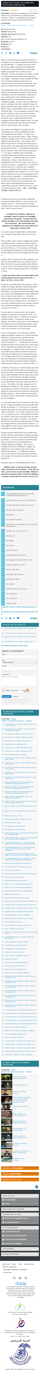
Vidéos (13, 1069)
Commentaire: (6, 674)
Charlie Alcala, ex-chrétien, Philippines (16, 945)
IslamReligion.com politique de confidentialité (15, 1269)
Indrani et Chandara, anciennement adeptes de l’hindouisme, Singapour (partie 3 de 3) (19, 792)
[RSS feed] (25, 1278)
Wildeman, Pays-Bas (11, 959)
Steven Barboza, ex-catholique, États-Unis (17, 972)
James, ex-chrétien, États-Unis (14, 1037)
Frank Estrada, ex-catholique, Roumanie (17, 955)
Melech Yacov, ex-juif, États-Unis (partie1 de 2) (19, 884)
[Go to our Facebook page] (14, 1278)
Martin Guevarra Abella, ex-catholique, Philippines (19, 1030)
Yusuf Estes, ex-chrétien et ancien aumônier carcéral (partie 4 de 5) (20, 773)
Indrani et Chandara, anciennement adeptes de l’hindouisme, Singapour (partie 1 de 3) (19, 782)
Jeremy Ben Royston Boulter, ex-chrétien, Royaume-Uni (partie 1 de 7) (20, 976)
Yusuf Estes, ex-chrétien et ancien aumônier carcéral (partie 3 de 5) (20, 768)
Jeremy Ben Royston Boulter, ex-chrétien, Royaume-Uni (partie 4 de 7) (20, 991)
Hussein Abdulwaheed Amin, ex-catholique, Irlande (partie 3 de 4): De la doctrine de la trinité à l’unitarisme (21, 854)
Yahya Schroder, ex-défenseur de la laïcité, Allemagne (21, 873)
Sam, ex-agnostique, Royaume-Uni (15, 1034)
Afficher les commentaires (9, 1267)
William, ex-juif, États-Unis (12, 894)
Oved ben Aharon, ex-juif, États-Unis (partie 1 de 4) (20, 1041)
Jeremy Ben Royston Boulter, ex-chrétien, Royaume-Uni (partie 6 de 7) (20, 1000)
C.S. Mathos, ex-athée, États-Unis (15, 826)
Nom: (4, 654)
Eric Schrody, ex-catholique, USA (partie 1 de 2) (19, 734)
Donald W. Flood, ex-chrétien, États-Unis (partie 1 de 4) (19, 608)
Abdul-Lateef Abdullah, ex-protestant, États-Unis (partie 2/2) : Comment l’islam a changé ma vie (21, 838)
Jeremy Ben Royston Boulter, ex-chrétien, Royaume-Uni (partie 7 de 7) (20, 1005)
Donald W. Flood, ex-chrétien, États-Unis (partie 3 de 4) (19, 613)
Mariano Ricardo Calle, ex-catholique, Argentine (19, 891)
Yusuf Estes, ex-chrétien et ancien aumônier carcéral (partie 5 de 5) (20, 777)
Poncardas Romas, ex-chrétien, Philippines (17, 915)
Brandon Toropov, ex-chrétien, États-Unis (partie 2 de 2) (20, 811)
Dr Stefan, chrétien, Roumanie (18, 1159)
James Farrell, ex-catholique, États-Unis (17, 962)
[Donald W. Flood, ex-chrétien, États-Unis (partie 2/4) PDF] (14, 53)
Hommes (31, 25)
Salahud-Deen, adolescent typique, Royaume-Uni (20, 1151)
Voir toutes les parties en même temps (14, 645)
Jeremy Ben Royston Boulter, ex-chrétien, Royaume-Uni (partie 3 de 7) (20, 986)
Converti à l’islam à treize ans (13, 922)
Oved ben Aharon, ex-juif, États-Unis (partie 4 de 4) (20, 1051)
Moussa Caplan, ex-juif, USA (13, 815)
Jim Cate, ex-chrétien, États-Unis (14, 877)
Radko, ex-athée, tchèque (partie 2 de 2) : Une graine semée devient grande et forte (21, 802)
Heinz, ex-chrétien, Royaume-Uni (15, 928)
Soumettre (6, 696)
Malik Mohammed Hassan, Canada (15, 754)
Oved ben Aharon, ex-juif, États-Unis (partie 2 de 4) (20, 1044)
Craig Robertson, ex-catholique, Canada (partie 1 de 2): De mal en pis (20, 724)
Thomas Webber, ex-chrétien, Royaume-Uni (18, 925)
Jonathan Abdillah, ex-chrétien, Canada (16, 942)
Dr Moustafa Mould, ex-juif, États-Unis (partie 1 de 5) (20, 1010)
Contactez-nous (7, 1272)
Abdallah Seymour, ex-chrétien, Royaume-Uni (19, 1122)
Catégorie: (5, 23)
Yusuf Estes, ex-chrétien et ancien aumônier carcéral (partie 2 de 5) (20, 763)
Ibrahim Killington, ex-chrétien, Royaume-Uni (19, 1114)
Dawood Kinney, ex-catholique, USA (15, 744)
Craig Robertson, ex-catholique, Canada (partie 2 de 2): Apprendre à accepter (20, 729)
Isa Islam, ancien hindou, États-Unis (20, 1144)
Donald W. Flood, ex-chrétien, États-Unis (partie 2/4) (20, 633)
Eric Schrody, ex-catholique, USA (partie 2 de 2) (19, 737)
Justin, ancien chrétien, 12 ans (20, 1107)
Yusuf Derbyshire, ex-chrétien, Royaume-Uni (19, 1136)
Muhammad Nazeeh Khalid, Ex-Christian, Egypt (19, 918)
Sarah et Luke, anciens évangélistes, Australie (19, 1077)
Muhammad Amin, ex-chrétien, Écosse (19, 1129)
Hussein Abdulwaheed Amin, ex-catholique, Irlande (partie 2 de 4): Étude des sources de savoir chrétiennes (20, 849)
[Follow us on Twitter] (20, 1278)
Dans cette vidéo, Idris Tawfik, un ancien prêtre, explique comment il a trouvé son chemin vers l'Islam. (21, 1100)
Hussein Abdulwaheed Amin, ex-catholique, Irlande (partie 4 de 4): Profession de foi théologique (20, 859)
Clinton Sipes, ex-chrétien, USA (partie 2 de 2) (18, 751)
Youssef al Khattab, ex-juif (12, 822)
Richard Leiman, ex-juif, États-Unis (15, 829)
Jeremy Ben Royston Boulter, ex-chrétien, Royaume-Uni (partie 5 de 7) (20, 996)
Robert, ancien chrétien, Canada (20, 1092)
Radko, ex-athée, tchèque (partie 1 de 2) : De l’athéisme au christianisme (18, 797)
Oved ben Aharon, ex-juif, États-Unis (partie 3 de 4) (20, 1048)
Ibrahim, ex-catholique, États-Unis (15, 966)
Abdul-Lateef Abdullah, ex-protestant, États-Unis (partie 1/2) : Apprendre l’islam (21, 833)
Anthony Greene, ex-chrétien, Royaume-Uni (18, 863)
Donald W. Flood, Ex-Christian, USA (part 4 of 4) (19, 641)
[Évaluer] (2, 53)
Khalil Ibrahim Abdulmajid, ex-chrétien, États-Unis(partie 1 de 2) (21, 932)
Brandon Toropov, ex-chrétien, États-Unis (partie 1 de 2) (20, 806)
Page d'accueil (6, 1264)
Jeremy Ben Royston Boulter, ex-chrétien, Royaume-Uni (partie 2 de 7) (20, 981)
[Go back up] (36, 1186)
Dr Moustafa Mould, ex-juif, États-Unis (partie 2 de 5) (20, 1013)
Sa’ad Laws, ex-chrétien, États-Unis (15, 969)
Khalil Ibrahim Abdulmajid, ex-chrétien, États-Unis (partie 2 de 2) (19, 937)
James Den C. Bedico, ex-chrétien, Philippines (19, 1054)
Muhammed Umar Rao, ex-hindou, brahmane (18, 819)
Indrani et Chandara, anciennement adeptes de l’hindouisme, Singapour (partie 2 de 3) (19, 787)
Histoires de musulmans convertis (17, 25)
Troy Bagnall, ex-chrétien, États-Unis (16, 948)
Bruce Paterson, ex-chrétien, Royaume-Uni (17, 741)
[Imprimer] (10, 53)
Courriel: (4, 666)
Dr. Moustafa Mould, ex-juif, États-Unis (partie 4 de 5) (20, 1020)
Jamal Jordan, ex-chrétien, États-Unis (16, 1027)
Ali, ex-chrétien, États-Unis (13, 870)
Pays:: (4, 660)
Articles (3, 25)
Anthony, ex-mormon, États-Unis (14, 952)
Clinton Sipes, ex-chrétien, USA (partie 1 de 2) (18, 747)
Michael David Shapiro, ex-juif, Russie (16, 880)
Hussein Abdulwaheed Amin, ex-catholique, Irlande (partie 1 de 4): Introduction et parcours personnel (20, 843)
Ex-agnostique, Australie (20, 1085)
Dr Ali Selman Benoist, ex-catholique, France (18, 866)
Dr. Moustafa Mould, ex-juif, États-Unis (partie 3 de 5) (20, 1017)
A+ (36, 10)
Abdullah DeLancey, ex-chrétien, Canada (17, 898)
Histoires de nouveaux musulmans (13, 1071)
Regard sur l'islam (29, 1264)
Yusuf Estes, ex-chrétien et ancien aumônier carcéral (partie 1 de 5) (20, 758)
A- (30, 10)
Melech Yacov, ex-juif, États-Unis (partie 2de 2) (19, 887)
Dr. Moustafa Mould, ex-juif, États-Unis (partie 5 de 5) (20, 1023)
